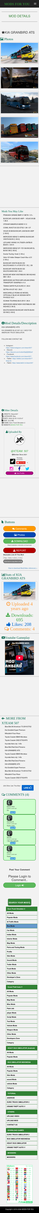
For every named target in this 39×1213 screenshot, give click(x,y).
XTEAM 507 (10, 723)
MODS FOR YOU (17, 4)
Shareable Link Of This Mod (13, 555)
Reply (12, 812)
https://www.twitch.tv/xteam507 (22, 363)
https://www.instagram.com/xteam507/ (19, 348)
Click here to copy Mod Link (12, 561)
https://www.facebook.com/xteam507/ (19, 356)
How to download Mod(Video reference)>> (22, 568)
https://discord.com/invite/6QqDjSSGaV (19, 352)
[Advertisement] (19, 185)
